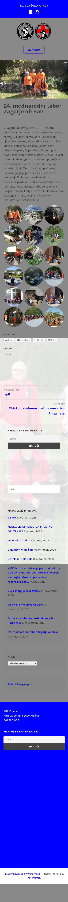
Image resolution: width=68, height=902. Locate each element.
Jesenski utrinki (18, 540)
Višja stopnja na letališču (24, 591)
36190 (12, 517)
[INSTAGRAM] (37, 11)
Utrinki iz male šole (20, 559)
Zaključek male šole (20, 549)
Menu (36, 49)
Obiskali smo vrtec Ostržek (25, 604)
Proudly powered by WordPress (22, 873)
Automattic (34, 877)
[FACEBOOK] (30, 11)
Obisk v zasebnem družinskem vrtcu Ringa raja (37, 409)
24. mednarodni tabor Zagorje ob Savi (33, 632)
